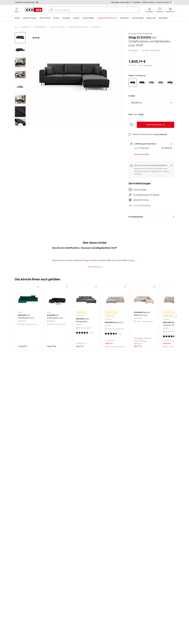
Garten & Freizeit (30, 18)
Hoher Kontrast (163, 2)
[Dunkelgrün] (142, 82)
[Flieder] (151, 82)
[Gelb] (161, 82)
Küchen (56, 18)
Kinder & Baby (88, 18)
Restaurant (151, 18)
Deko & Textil (45, 18)
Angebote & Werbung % (107, 18)
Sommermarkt (137, 18)
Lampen (76, 18)
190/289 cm (136, 102)
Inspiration (124, 18)
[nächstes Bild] (174, 315)
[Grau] (170, 82)
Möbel (17, 18)
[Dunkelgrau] (133, 82)
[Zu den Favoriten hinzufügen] (132, 125)
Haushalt (66, 18)
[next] (20, 125)
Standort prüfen (141, 154)
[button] (20, 37)
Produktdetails (136, 216)
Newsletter (163, 18)
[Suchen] (51, 10)
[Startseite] (16, 27)
